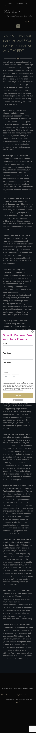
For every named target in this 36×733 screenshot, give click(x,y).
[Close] (32, 331)
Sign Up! (18, 395)
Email (5, 343)
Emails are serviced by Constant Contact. (13, 389)
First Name (7, 353)
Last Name (7, 362)
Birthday (6, 372)
